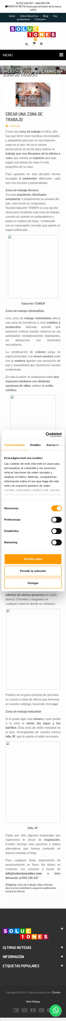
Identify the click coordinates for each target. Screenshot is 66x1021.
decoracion (12, 888)
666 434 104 (42, 3)
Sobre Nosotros (29, 15)
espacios (37, 888)
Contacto (40, 19)
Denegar (33, 583)
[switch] (56, 520)
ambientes (50, 888)
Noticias (15, 125)
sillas (40, 884)
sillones (48, 884)
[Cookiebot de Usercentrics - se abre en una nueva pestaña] (46, 434)
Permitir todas (33, 559)
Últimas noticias (17, 947)
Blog (45, 15)
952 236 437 (26, 3)
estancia (11, 891)
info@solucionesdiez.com (24, 873)
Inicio (12, 15)
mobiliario (26, 888)
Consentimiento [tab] (14, 445)
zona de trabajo (26, 884)
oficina (20, 891)
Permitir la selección (33, 570)
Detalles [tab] (35, 445)
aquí (55, 704)
